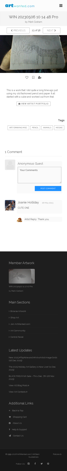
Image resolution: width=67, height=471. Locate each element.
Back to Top (17, 410)
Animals (47, 128)
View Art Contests (17, 392)
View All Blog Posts (18, 385)
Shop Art (14, 317)
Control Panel (16, 337)
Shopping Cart (19, 417)
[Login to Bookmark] (33, 77)
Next (50, 30)
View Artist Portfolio (34, 104)
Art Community (17, 330)
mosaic (59, 128)
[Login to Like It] (27, 77)
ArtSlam (36, 454)
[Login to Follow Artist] (39, 77)
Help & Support (19, 429)
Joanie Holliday (28, 202)
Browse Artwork (18, 311)
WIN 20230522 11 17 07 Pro (21, 286)
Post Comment (48, 188)
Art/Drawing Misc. (18, 128)
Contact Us (18, 435)
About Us (17, 423)
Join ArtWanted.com (20, 324)
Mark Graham (35, 22)
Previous (19, 30)
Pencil (35, 128)
